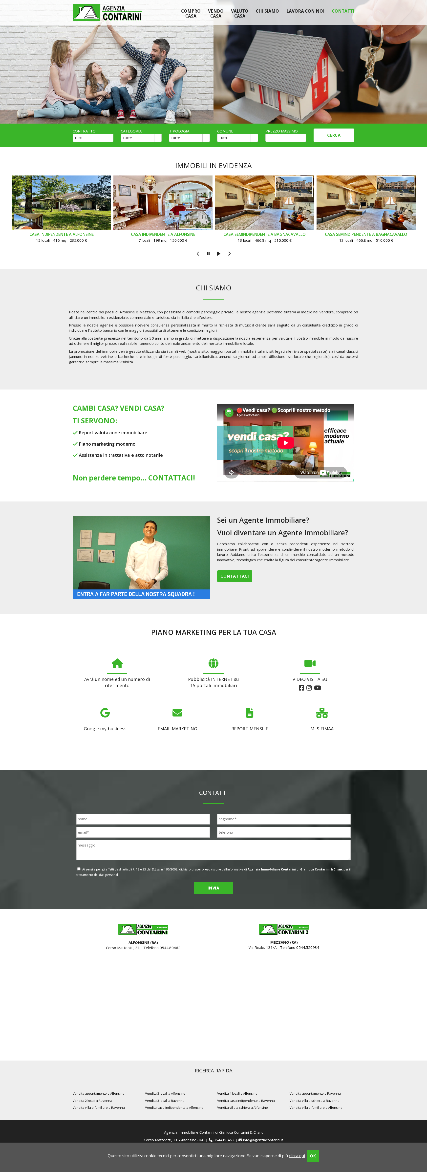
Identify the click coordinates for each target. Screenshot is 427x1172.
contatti (343, 11)
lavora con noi (305, 11)
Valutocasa (239, 13)
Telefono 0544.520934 (299, 947)
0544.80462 (224, 1139)
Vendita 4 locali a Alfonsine (237, 1093)
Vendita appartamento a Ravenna (315, 1093)
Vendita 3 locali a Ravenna (165, 1100)
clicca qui (297, 1155)
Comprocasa (191, 13)
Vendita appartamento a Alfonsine (99, 1093)
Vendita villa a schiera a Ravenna (315, 1100)
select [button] (110, 138)
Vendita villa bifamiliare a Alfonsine (316, 1107)
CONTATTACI (170, 477)
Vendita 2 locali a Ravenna (92, 1100)
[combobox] (89, 137)
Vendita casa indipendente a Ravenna (246, 1100)
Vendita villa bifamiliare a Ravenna (99, 1107)
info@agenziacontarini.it (263, 1139)
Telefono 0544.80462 (161, 947)
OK (313, 1156)
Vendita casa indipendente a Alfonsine (174, 1107)
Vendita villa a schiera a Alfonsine (242, 1107)
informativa (235, 869)
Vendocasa (216, 13)
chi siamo (267, 11)
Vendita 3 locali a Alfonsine (165, 1093)
